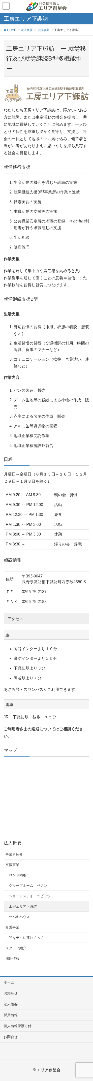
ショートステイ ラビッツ (30, 896)
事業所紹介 (14, 854)
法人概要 (11, 1004)
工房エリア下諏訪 (23, 906)
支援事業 (12, 865)
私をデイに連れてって (26, 938)
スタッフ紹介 (15, 948)
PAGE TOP (85, 1044)
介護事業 (12, 927)
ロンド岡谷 (17, 875)
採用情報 (12, 958)
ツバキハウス (19, 917)
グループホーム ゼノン (28, 886)
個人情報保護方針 (17, 1026)
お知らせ (11, 993)
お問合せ (11, 1037)
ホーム (9, 982)
